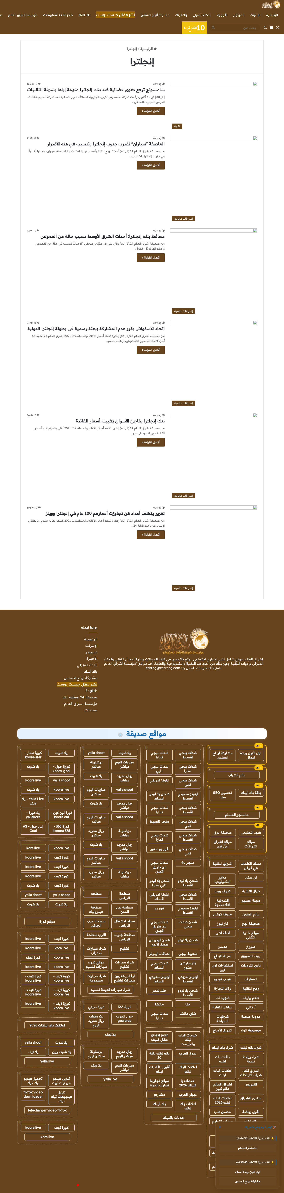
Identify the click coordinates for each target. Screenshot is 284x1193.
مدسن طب (222, 1112)
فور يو (159, 908)
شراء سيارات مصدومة (96, 978)
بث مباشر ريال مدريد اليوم (96, 1020)
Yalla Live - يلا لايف (33, 801)
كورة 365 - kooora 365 (61, 828)
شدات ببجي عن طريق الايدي (159, 866)
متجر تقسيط (159, 821)
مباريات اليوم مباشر (124, 764)
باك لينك (181, 15)
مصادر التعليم (222, 1121)
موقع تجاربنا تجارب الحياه (159, 1083)
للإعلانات (71, 1185)
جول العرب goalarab (124, 1018)
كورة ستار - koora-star (33, 755)
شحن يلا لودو (188, 940)
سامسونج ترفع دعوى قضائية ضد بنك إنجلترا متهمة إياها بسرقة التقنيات (96, 89)
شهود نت (223, 998)
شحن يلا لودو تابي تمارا (159, 883)
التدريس (251, 1084)
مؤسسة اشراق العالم (22, 15)
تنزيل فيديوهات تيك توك (61, 1096)
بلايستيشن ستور (188, 965)
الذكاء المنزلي (202, 15)
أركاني (251, 1007)
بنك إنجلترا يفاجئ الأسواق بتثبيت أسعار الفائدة (120, 420)
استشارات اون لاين (222, 967)
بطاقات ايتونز (159, 954)
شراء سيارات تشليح (124, 964)
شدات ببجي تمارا (159, 755)
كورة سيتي (96, 1007)
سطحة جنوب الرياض (124, 937)
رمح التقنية (250, 988)
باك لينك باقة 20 (159, 1055)
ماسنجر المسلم (237, 815)
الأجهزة (222, 15)
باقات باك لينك (222, 1059)
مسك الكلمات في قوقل (251, 865)
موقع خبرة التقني (251, 935)
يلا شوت (125, 753)
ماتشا (159, 1004)
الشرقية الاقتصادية (222, 902)
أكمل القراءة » (150, 111)
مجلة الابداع (222, 956)
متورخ (251, 946)
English (84, 15)
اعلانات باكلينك (173, 1117)
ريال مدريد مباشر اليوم (124, 1053)
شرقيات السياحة (222, 1018)
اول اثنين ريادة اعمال (250, 755)
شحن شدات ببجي (188, 924)
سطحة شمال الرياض (124, 923)
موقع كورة (47, 921)
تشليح (124, 948)
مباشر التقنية (222, 1007)
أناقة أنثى (222, 933)
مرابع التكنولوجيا (222, 879)
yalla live (110, 1079)
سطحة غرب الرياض (96, 923)
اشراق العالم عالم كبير (222, 1086)
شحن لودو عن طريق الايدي (159, 942)
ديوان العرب (188, 1094)
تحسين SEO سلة (222, 795)
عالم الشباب (237, 775)
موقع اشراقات (250, 844)
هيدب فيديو (222, 979)
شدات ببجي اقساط (188, 755)
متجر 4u (187, 862)
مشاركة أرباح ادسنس (155, 15)
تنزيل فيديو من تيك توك (61, 1080)
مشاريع (159, 1094)
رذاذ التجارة (222, 988)
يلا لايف (110, 1034)
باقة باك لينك (251, 793)
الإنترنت (255, 15)
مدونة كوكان (222, 914)
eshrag (157, 83)
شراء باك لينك (251, 1047)
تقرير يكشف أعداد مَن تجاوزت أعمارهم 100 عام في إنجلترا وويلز (105, 513)
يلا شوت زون (61, 1052)
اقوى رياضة (250, 1112)
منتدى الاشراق (251, 1098)
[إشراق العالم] (271, 4)
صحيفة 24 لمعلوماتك (58, 15)
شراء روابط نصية (251, 1059)
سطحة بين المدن (124, 909)
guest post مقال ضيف (159, 1037)
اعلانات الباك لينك (222, 1072)
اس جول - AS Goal (33, 828)
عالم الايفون (250, 914)
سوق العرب (187, 1053)
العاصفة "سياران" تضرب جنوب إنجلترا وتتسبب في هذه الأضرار (106, 143)
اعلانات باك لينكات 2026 (47, 1025)
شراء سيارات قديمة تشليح (110, 990)
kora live (33, 848)
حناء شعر (159, 990)
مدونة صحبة (251, 1016)
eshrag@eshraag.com (163, 668)
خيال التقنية (251, 891)
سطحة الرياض (124, 895)
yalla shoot (96, 753)
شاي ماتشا (188, 1013)
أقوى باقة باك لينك (159, 1069)
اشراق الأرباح (222, 1030)
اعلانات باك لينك (188, 1106)
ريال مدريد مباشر (124, 778)
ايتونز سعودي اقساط (188, 796)
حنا (187, 1004)
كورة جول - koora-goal (61, 768)
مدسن (222, 946)
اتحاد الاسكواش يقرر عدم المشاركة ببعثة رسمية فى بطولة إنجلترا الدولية (96, 328)
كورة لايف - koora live (61, 978)
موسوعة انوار (251, 1030)
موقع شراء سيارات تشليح (96, 964)
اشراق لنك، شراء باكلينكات (251, 1072)
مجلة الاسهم (251, 900)
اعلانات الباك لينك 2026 (222, 1100)
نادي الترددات (251, 965)
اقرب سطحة (96, 935)
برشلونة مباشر (96, 764)
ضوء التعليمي (251, 832)
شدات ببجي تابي (159, 768)
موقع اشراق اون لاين (223, 844)
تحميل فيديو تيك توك (33, 1080)
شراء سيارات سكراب (96, 950)
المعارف (250, 979)
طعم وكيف (251, 998)
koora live (33, 780)
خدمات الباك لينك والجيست (187, 1039)
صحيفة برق (223, 832)
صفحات (90, 710)
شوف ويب (223, 891)
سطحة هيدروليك (96, 909)
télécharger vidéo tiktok (47, 1110)
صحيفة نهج (251, 923)
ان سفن (251, 877)
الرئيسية (272, 15)
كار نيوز (222, 923)
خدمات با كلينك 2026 (187, 1083)
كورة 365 (124, 1007)
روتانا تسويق (251, 956)
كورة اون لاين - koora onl (61, 815)
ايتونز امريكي (159, 780)
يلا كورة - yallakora (33, 815)
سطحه (96, 893)
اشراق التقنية (222, 863)
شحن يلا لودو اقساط (159, 796)
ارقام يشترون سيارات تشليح (124, 978)
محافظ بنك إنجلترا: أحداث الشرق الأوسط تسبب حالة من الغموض (103, 236)
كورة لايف (61, 857)
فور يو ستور (159, 849)
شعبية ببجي (187, 954)
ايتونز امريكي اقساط (159, 896)
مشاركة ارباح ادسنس (223, 755)
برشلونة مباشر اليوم (96, 1053)
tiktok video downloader (33, 1094)
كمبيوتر (238, 15)
